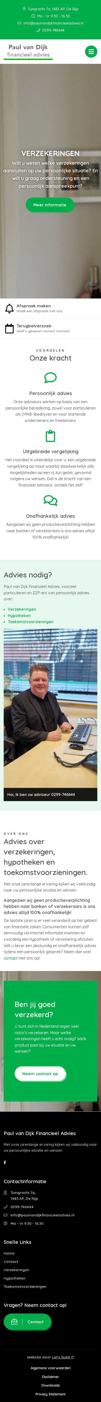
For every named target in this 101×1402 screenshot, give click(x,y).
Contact (11, 1261)
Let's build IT (63, 1357)
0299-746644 (52, 30)
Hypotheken (19, 615)
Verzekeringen (22, 609)
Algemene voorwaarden (51, 1368)
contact (11, 958)
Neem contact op (40, 1073)
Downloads (50, 1385)
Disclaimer (50, 1376)
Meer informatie (49, 204)
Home (9, 1253)
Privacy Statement (50, 1394)
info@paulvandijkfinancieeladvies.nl (53, 23)
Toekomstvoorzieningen (30, 621)
